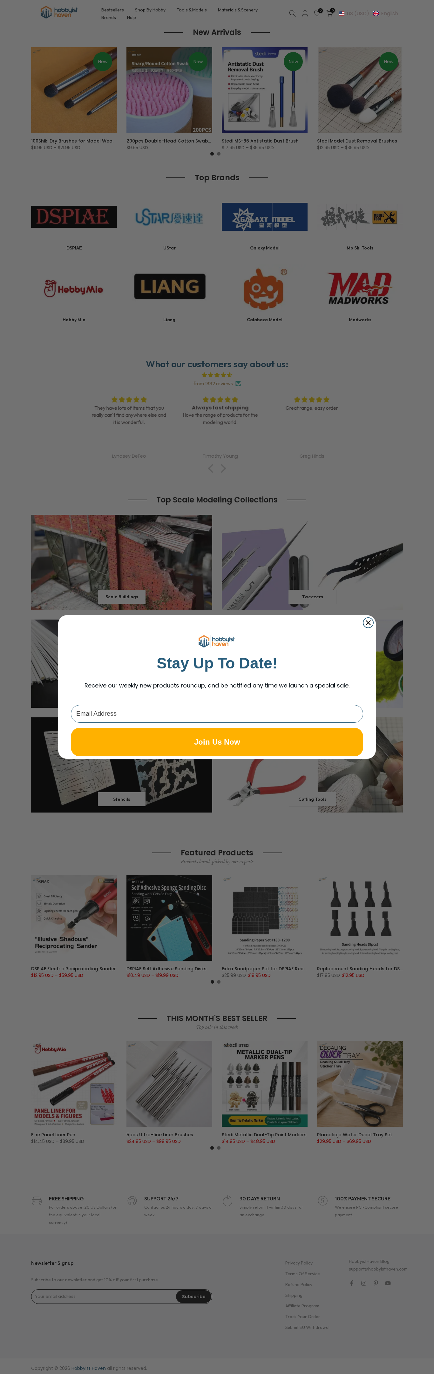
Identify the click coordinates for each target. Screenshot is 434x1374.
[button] (368, 13)
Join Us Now (217, 742)
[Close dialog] (368, 623)
